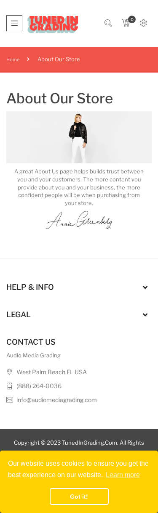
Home (12, 59)
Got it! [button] (79, 496)
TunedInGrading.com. (90, 442)
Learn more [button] (123, 474)
